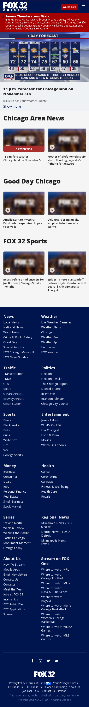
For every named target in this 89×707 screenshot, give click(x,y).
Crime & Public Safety (17, 337)
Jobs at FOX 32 (13, 594)
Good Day (10, 342)
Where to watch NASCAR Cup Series (54, 590)
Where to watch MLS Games (55, 637)
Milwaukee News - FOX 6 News (56, 525)
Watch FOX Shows (53, 445)
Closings (46, 332)
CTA (6, 384)
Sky (5, 450)
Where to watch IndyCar (52, 599)
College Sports (13, 455)
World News (11, 332)
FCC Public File (13, 604)
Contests (9, 584)
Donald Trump (51, 389)
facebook (32, 660)
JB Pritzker (48, 394)
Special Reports (13, 347)
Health (47, 465)
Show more (12, 106)
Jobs (6, 486)
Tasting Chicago (14, 538)
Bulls (6, 430)
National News (13, 327)
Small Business (13, 501)
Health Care (49, 491)
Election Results (51, 379)
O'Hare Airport (13, 394)
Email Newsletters (15, 574)
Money (9, 465)
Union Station (12, 404)
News (8, 316)
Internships (10, 599)
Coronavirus (49, 477)
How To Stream (14, 564)
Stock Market (12, 506)
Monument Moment (17, 543)
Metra (7, 389)
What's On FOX (51, 425)
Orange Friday (12, 548)
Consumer (10, 477)
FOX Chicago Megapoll (18, 352)
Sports (9, 414)
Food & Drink (50, 435)
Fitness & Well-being (55, 486)
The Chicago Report (54, 384)
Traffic (9, 367)
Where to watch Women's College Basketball (53, 618)
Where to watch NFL (55, 569)
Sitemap (8, 614)
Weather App (50, 342)
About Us (11, 558)
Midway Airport (13, 399)
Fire (5, 445)
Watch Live (69, 7)
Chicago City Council (54, 404)
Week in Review (13, 528)
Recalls (46, 496)
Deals (7, 481)
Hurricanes (48, 347)
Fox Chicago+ (50, 430)
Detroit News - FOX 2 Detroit (55, 533)
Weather (49, 316)
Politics (48, 367)
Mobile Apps (11, 569)
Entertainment (55, 414)
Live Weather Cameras (56, 322)
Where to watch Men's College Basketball (56, 607)
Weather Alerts (51, 327)
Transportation (13, 374)
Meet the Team (13, 589)
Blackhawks (11, 425)
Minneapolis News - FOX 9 (54, 542)
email (56, 660)
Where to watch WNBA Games (56, 628)
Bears (7, 420)
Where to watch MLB (55, 583)
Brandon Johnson (53, 399)
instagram (40, 660)
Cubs (6, 435)
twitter (48, 660)
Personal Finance (14, 491)
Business (9, 472)
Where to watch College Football (52, 576)
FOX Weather (50, 352)
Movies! (46, 440)
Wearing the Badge (16, 533)
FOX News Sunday (15, 357)
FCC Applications (14, 609)
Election (46, 374)
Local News (11, 322)
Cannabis (47, 481)
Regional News (55, 517)
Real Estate (10, 496)
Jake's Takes (49, 420)
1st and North (12, 523)
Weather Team (51, 337)
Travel (7, 379)
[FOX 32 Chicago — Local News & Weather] (15, 7)
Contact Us (10, 579)
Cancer (46, 472)
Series (8, 517)
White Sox (10, 440)
